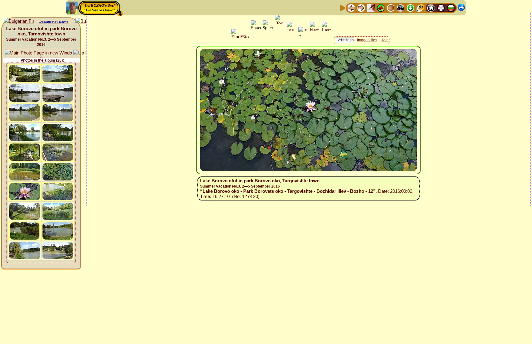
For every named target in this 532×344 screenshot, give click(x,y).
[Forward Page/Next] (361, 7)
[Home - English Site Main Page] (441, 7)
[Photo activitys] (400, 7)
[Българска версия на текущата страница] (18, 21)
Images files (367, 40)
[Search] (420, 7)
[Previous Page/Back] (351, 7)
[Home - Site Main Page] (431, 7)
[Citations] (381, 7)
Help (385, 40)
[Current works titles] (390, 7)
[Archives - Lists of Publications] (371, 7)
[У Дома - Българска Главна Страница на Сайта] (450, 7)
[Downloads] (410, 7)
